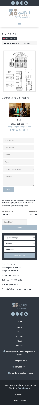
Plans (19, 332)
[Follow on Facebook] (13, 3)
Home (19, 327)
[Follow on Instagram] (21, 3)
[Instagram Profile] (27, 130)
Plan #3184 (33, 213)
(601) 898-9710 (14, 275)
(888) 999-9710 (16, 280)
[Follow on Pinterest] (17, 3)
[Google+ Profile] (20, 130)
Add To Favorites (10, 38)
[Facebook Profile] (10, 130)
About (19, 341)
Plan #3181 (7, 213)
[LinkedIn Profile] (17, 130)
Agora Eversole (23, 388)
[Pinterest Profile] (24, 130)
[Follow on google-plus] (26, 3)
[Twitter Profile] (13, 130)
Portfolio (19, 336)
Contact (19, 345)
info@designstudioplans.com (19, 127)
